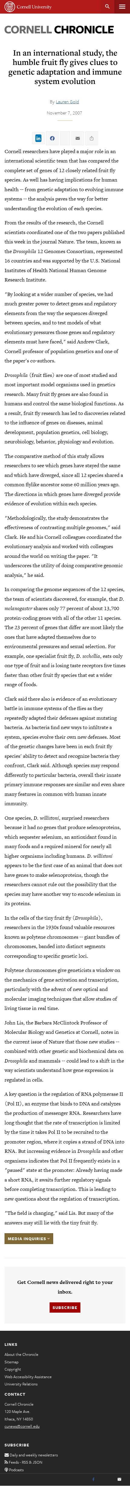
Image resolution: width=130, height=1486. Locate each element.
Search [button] (107, 7)
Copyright (13, 1369)
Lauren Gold (67, 101)
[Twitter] (106, 1480)
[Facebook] (93, 1480)
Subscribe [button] (65, 1307)
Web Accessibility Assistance (28, 1377)
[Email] (119, 1480)
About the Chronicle (21, 1354)
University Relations (21, 1384)
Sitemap (11, 1362)
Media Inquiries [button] (27, 1239)
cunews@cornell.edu (22, 1426)
